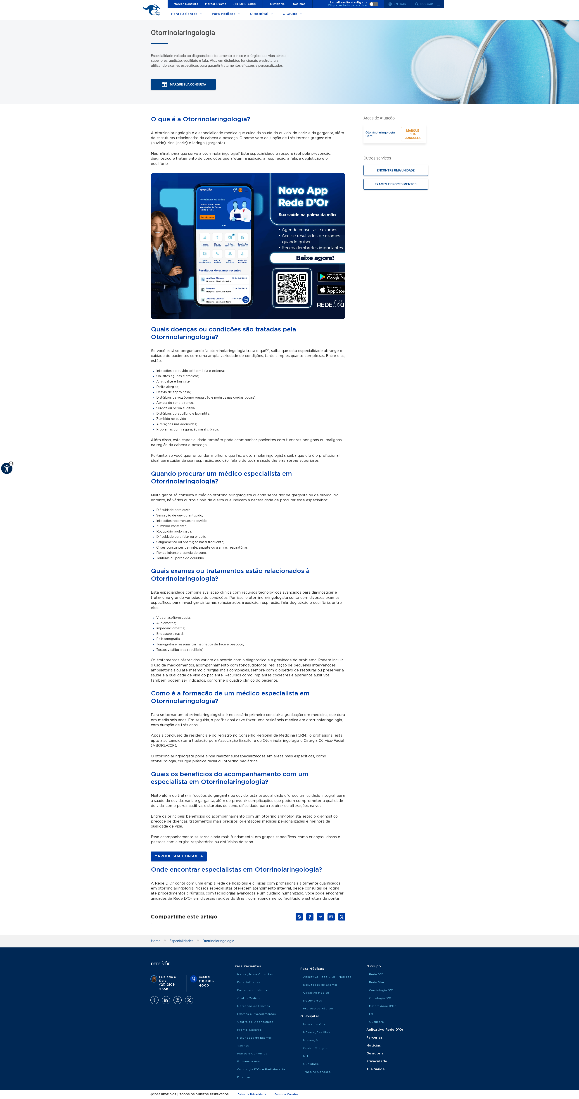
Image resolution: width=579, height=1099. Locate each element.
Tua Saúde (375, 1069)
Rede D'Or (377, 974)
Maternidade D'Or (382, 1006)
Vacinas (243, 1045)
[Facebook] (154, 1000)
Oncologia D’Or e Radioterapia (261, 1069)
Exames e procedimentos (396, 184)
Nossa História (314, 1024)
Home (155, 941)
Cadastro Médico (316, 992)
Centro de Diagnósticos (255, 1021)
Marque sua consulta (412, 134)
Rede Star (376, 982)
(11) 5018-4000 (244, 4)
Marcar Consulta (186, 4)
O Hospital (259, 14)
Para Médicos (223, 14)
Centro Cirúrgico (315, 1048)
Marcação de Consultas (255, 974)
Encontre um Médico (252, 990)
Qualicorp (376, 1021)
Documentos (312, 1000)
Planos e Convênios (252, 1053)
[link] (179, 856)
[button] (11, 463)
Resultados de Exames (254, 1037)
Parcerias (374, 1037)
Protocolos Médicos (318, 1008)
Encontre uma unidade (396, 170)
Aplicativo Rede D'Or (384, 1029)
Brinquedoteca (248, 1061)
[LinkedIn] (166, 1000)
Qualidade (311, 1064)
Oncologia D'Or (381, 998)
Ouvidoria (277, 4)
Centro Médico (248, 998)
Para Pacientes (184, 14)
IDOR (373, 1014)
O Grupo (290, 14)
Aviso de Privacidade (251, 1094)
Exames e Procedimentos (256, 1014)
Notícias (299, 4)
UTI (305, 1056)
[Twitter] (189, 1000)
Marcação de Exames (253, 1006)
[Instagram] (177, 1000)
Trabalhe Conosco (317, 1071)
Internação (311, 1040)
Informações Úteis (317, 1032)
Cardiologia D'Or (382, 990)
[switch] (353, 4)
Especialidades (181, 941)
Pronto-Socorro (249, 1029)
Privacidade (376, 1061)
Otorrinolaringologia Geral (380, 134)
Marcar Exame (216, 4)
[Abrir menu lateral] (438, 4)
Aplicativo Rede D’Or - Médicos (327, 976)
